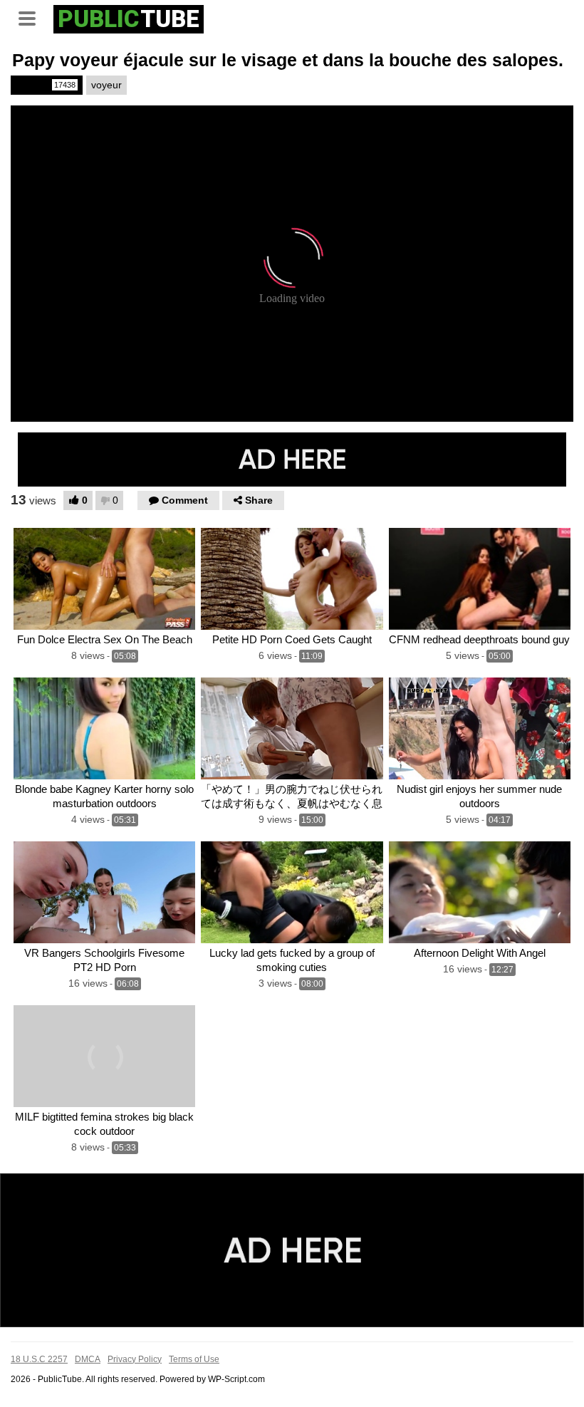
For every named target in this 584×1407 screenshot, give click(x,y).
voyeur (106, 84)
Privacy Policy (135, 1359)
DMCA (87, 1359)
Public (45, 84)
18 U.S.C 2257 (39, 1359)
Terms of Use (194, 1359)
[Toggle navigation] (32, 17)
